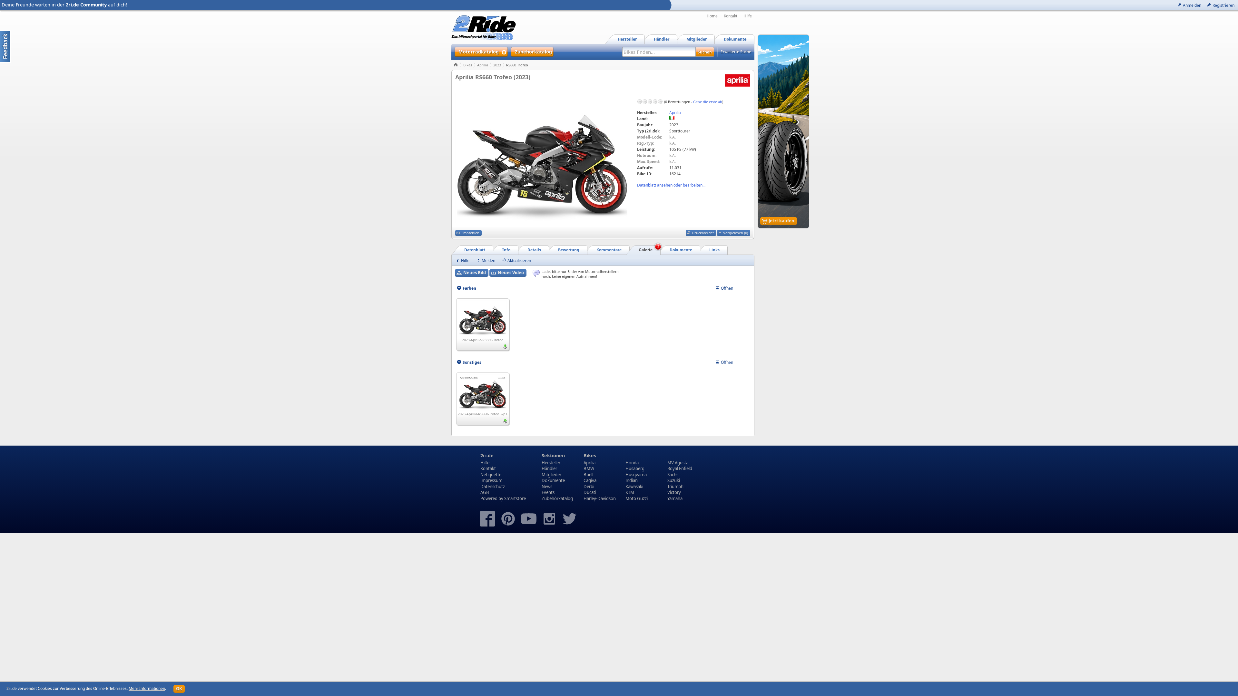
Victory (674, 492)
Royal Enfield (679, 468)
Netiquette (490, 475)
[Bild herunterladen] (505, 346)
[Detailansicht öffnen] (483, 318)
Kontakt (730, 16)
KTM (629, 492)
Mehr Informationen (147, 688)
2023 (497, 65)
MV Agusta (677, 463)
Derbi (589, 486)
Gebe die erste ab (707, 101)
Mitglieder (551, 475)
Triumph (675, 486)
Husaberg (634, 468)
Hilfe (747, 16)
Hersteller (551, 463)
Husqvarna (636, 475)
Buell (588, 475)
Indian (631, 480)
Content (5, 46)
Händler (549, 468)
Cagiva (590, 480)
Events (548, 492)
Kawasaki (634, 486)
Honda (632, 463)
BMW (589, 468)
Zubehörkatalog (557, 498)
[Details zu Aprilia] (737, 80)
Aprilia (482, 65)
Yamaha (675, 498)
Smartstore (515, 498)
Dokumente (553, 480)
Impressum (491, 480)
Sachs (672, 475)
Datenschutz (492, 486)
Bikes (467, 65)
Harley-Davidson (600, 498)
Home (712, 16)
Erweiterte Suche (736, 51)
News (547, 486)
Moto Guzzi (636, 498)
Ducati (590, 492)
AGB (484, 492)
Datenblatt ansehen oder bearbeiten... (671, 185)
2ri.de (487, 455)
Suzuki (673, 480)
